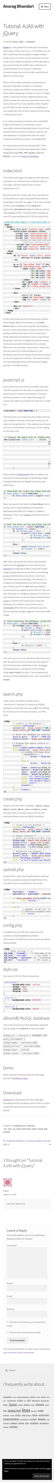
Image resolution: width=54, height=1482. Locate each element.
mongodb (6, 1415)
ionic (47, 1405)
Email (10, 1296)
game (20, 1405)
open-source (26, 1415)
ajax (10, 1128)
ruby (48, 1419)
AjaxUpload (23, 474)
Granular (39, 1404)
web (27, 1423)
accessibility (7, 1397)
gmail (32, 1405)
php (45, 1128)
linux (26, 1410)
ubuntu (21, 1423)
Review (42, 1419)
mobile (41, 1410)
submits (21, 565)
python (33, 1419)
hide (29, 611)
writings (14, 1426)
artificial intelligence (23, 1397)
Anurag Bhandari (18, 6)
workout (5, 1427)
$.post (6, 600)
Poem (34, 1415)
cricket (20, 1400)
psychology (24, 1419)
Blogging (33, 1397)
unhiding (7, 568)
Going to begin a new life (39, 1142)
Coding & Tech (19, 1125)
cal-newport (11, 1400)
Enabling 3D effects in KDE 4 (15, 1142)
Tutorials (31, 1125)
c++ (4, 1400)
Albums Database (30, 156)
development (45, 1401)
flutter (13, 1404)
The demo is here (20, 1078)
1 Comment (30, 41)
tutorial (6, 1131)
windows (34, 1423)
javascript (26, 1128)
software (13, 1423)
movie (12, 1415)
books (43, 1397)
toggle (27, 514)
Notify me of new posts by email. (25, 1332)
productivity (43, 1415)
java (5, 1410)
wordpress (44, 1423)
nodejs (18, 1415)
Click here (7, 1099)
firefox (5, 1405)
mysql (40, 1128)
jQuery (6, 47)
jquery (34, 1128)
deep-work (36, 1400)
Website (11, 1309)
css (14, 1128)
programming (11, 1419)
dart (29, 1400)
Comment (12, 1245)
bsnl (48, 1397)
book (38, 1397)
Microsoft (34, 1411)
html (18, 1128)
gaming (27, 1404)
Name (10, 1283)
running (6, 1423)
